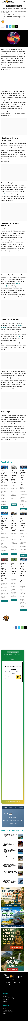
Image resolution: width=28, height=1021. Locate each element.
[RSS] (3, 985)
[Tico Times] (3, 22)
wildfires (4, 194)
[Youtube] (17, 985)
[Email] (16, 26)
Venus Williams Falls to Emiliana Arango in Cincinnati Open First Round (4, 476)
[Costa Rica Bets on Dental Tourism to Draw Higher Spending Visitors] (14, 467)
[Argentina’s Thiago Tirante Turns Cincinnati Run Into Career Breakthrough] (20, 851)
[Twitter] (10, 26)
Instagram (17, 982)
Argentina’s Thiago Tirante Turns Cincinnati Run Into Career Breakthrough (9, 851)
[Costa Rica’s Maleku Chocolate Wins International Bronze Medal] (20, 844)
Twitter (13, 985)
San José (5, 807)
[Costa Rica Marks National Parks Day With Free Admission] (20, 836)
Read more (4, 507)
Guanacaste (10, 807)
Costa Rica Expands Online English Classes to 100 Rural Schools (22, 523)
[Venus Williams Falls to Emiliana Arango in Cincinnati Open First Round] (4, 467)
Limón (15, 807)
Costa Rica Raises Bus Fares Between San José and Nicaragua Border (14, 523)
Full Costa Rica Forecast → (13, 823)
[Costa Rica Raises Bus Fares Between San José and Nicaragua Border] (14, 513)
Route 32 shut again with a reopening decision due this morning (14, 568)
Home (2, 11)
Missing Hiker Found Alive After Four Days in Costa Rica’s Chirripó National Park (4, 571)
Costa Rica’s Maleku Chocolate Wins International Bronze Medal (8, 843)
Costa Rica (7, 11)
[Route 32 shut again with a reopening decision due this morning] (14, 559)
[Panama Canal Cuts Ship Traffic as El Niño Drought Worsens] (20, 873)
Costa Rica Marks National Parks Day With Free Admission (10, 835)
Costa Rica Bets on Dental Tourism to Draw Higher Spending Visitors (14, 476)
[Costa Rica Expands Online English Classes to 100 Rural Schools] (23, 513)
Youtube (21, 985)
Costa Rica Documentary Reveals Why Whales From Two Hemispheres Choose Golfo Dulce (9, 880)
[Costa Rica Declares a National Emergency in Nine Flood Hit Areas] (20, 858)
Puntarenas (21, 807)
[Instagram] (12, 982)
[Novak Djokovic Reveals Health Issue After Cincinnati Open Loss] (23, 467)
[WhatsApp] (13, 26)
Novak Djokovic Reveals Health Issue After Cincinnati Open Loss (23, 477)
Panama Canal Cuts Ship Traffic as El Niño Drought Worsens (10, 873)
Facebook (7, 982)
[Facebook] (7, 26)
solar (19, 336)
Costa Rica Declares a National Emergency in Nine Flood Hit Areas (9, 858)
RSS (6, 985)
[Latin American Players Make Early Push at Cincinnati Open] (4, 513)
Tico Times (8, 22)
